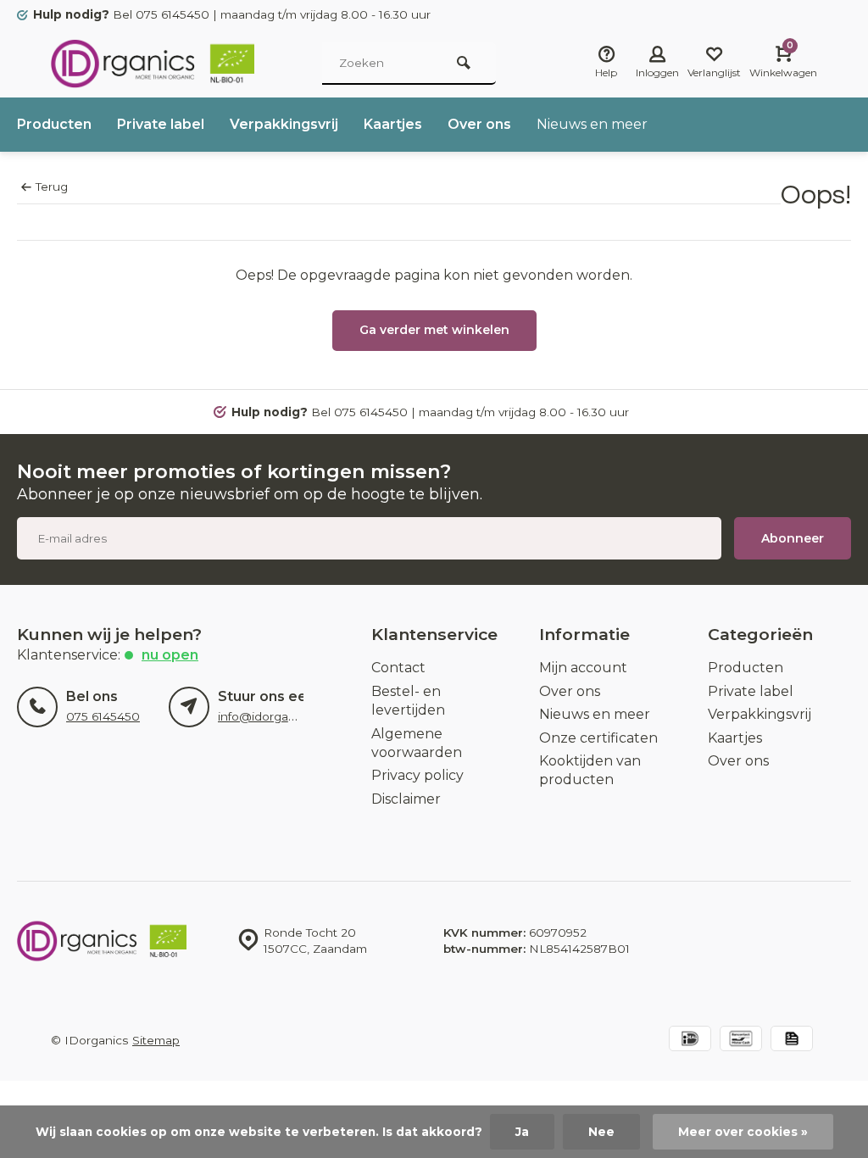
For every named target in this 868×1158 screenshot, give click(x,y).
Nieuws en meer (592, 124)
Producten (54, 124)
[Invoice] (792, 1040)
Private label (160, 124)
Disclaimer (406, 799)
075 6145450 (103, 716)
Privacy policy (417, 775)
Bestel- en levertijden (408, 700)
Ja (522, 1132)
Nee (601, 1132)
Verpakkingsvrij (284, 124)
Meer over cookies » (743, 1132)
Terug (52, 186)
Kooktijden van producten (590, 770)
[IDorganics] (152, 63)
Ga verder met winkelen (434, 329)
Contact (398, 668)
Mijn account (583, 668)
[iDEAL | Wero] (690, 1040)
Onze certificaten (598, 738)
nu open (170, 655)
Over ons (479, 124)
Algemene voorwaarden (416, 743)
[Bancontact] (741, 1040)
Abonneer (792, 538)
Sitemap (156, 1040)
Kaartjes (393, 124)
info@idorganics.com (278, 716)
